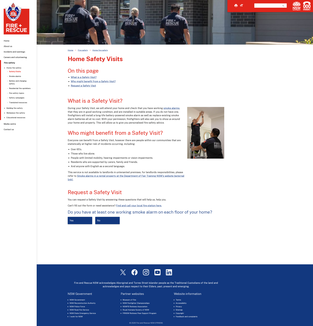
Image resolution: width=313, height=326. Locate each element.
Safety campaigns (16, 98)
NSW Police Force (77, 306)
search (283, 6)
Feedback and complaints (186, 316)
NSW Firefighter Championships (136, 303)
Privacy (179, 306)
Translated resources (18, 102)
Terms (178, 300)
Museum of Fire (129, 300)
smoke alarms (171, 108)
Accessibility (181, 303)
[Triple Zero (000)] (306, 5)
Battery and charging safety (17, 82)
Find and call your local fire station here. (139, 205)
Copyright (180, 313)
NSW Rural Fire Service (79, 310)
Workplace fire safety (15, 113)
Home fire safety (13, 68)
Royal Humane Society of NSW (136, 310)
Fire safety (83, 50)
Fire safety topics (16, 93)
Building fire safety (14, 108)
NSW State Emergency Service (83, 313)
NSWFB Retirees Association (135, 306)
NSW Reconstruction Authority (82, 303)
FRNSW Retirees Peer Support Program (139, 313)
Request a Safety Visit (83, 85)
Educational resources (15, 117)
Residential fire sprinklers (20, 88)
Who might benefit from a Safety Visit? (93, 81)
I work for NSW (76, 316)
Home (6, 41)
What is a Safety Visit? (84, 77)
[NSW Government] (296, 5)
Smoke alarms (15, 76)
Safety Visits (15, 71)
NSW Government (77, 300)
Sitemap (179, 310)
